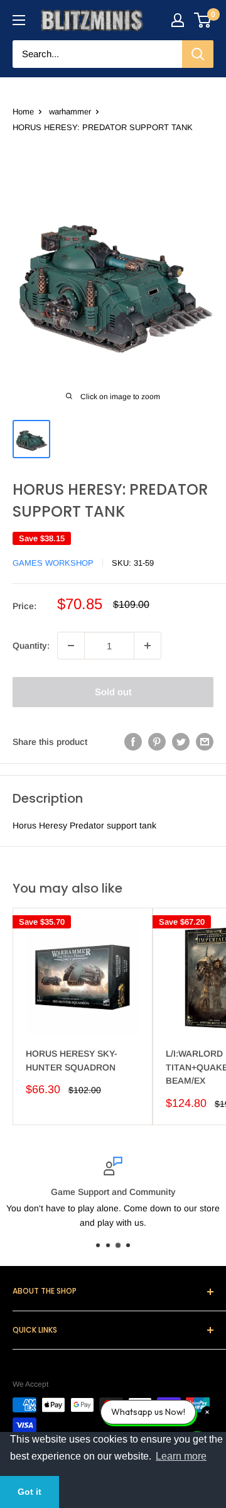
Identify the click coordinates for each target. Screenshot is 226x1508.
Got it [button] (29, 1492)
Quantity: (31, 646)
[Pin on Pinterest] (157, 741)
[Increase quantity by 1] (147, 645)
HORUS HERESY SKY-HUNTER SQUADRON (71, 1060)
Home (23, 111)
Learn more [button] (181, 1456)
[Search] (197, 54)
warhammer (70, 111)
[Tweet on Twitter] (181, 741)
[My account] (177, 20)
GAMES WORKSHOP (53, 563)
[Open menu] (19, 20)
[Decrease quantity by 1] (71, 645)
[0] (203, 20)
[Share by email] (204, 741)
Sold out (113, 691)
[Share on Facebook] (133, 741)
